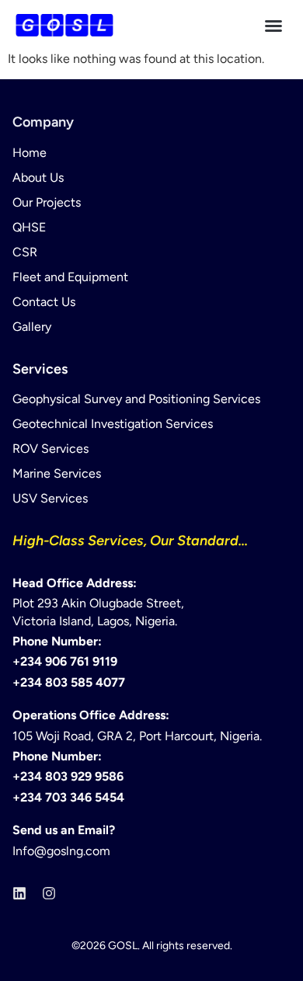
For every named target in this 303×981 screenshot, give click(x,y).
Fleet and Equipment (70, 277)
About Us (38, 177)
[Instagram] (49, 893)
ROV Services (50, 448)
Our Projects (46, 202)
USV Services (50, 498)
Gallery (31, 326)
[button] (273, 26)
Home (29, 152)
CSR (24, 252)
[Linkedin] (19, 893)
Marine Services (56, 473)
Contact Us (43, 301)
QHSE (29, 227)
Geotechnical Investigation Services (112, 423)
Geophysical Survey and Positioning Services (136, 398)
